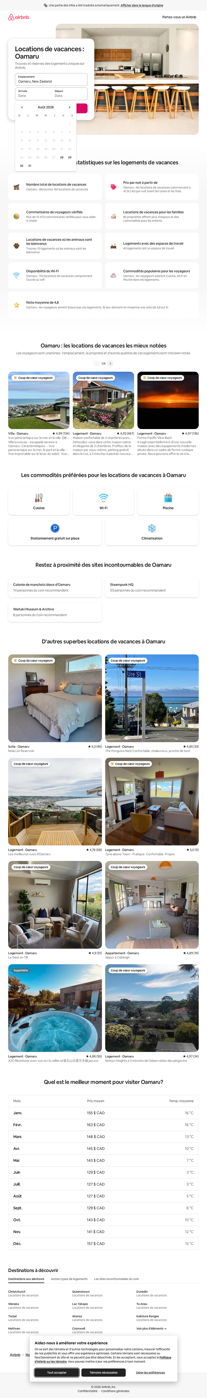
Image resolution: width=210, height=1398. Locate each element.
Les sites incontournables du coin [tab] (116, 1279)
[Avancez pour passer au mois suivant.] (69, 107)
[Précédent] (96, 363)
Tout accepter (56, 1372)
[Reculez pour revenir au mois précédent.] (22, 107)
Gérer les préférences (150, 1372)
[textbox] (33, 95)
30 (21, 166)
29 (69, 157)
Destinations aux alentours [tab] (26, 1279)
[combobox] (51, 81)
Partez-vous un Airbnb (179, 17)
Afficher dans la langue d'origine (142, 5)
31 (29, 166)
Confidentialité (87, 1391)
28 (61, 157)
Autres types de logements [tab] (69, 1279)
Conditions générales (115, 1391)
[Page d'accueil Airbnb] (18, 17)
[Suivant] (110, 363)
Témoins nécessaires (104, 1372)
